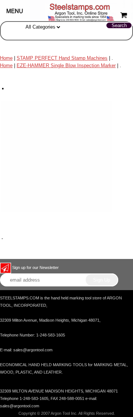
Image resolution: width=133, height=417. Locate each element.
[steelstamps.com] (66, 10)
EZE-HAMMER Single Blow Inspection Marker (66, 65)
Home (6, 58)
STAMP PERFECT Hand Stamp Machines (62, 58)
